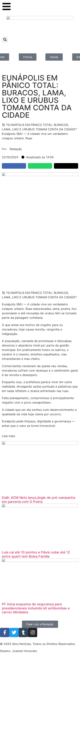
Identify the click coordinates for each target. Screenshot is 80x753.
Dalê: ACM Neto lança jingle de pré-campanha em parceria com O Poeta (38, 500)
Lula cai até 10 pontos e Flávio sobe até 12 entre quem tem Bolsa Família (36, 554)
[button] (5, 39)
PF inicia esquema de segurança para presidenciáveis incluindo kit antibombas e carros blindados (36, 608)
